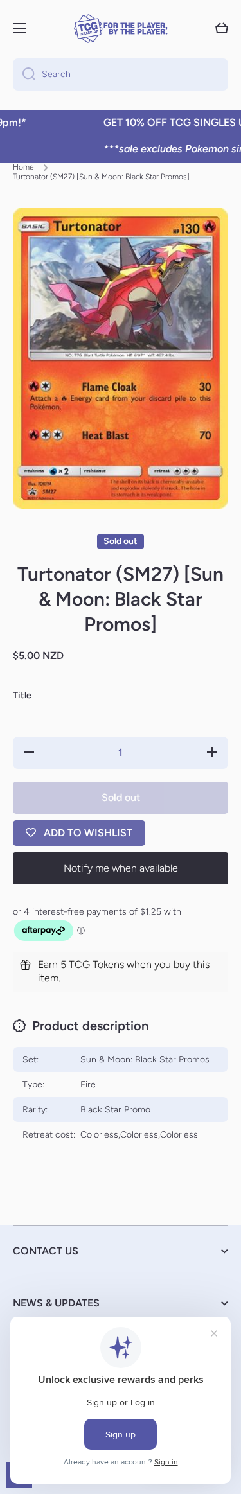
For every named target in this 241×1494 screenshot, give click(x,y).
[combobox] (120, 74)
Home (23, 167)
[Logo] (121, 28)
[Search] (24, 74)
